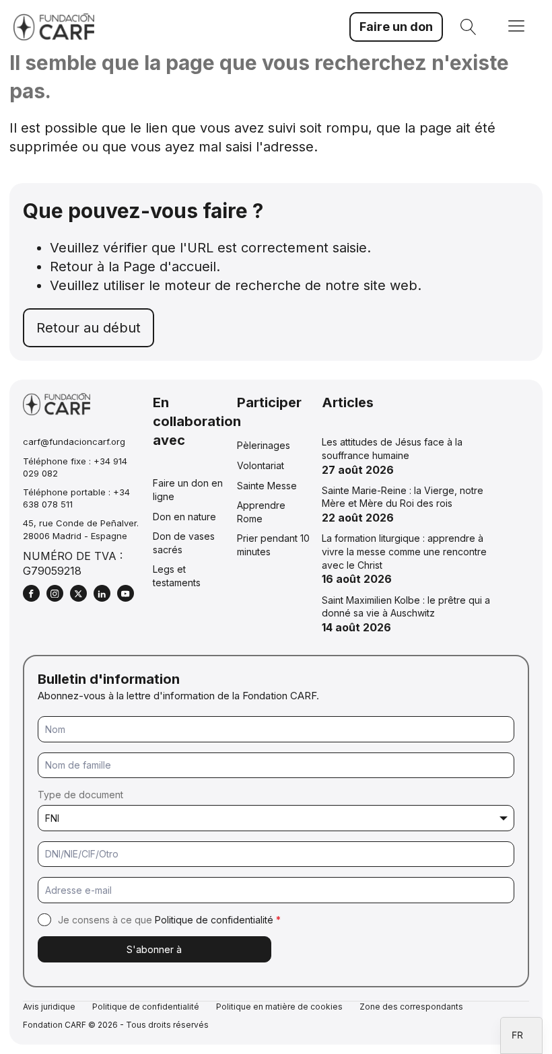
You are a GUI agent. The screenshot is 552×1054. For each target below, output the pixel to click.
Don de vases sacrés (184, 542)
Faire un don (396, 27)
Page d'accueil (169, 266)
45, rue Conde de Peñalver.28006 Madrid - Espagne (81, 529)
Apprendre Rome (261, 511)
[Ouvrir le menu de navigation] (516, 27)
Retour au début (88, 328)
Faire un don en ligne (188, 489)
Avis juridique (49, 1007)
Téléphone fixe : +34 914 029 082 (75, 467)
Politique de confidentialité (214, 919)
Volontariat (260, 465)
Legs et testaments (177, 575)
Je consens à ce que (169, 919)
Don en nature (184, 516)
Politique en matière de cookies (279, 1007)
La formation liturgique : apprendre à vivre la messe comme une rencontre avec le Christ (404, 551)
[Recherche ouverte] (468, 27)
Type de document (80, 794)
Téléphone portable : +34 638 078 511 (76, 498)
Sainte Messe (267, 485)
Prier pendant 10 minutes (273, 544)
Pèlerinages (263, 445)
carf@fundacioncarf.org (74, 441)
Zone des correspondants (411, 1007)
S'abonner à (154, 949)
